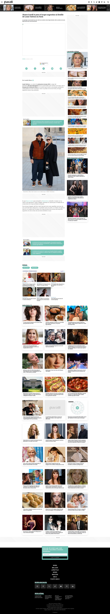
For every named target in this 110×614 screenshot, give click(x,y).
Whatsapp (26, 68)
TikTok (97, 2)
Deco (59, 2)
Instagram (89, 2)
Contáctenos (55, 612)
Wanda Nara (45, 201)
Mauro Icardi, (29, 201)
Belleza (38, 2)
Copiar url (61, 68)
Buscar (108, 2)
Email (52, 68)
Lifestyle (44, 2)
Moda (33, 2)
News (49, 2)
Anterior (2, 7)
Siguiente (108, 7)
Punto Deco (65, 2)
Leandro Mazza (28, 80)
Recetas (54, 2)
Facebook (92, 2)
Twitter (94, 2)
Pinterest (102, 2)
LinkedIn (104, 2)
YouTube (99, 2)
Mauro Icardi (26, 267)
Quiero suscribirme (55, 557)
